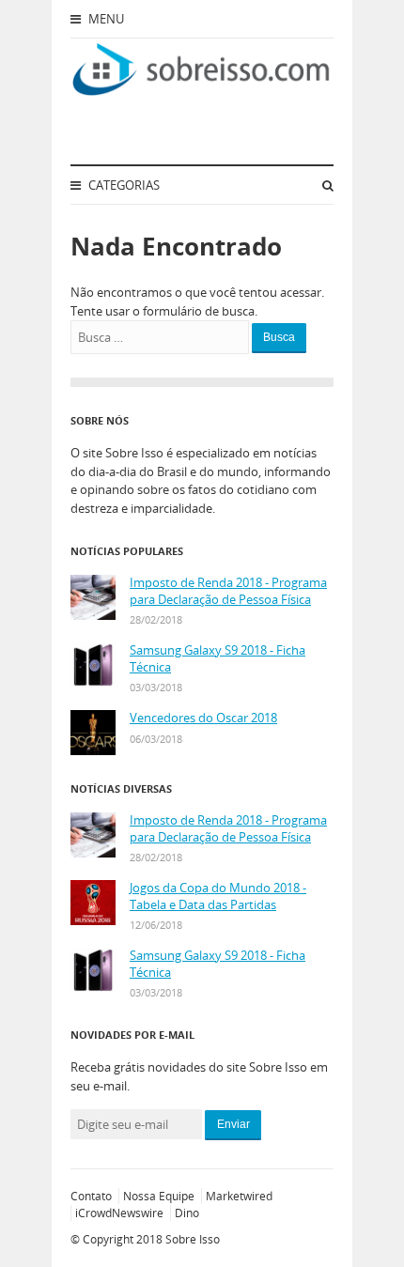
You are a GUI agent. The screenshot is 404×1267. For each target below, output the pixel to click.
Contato (91, 1196)
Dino (187, 1213)
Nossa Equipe (158, 1196)
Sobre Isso (192, 1239)
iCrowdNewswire (119, 1213)
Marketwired (239, 1196)
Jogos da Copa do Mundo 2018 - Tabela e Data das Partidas (218, 896)
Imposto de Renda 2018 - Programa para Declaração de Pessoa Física (228, 591)
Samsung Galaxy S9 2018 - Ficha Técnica (217, 658)
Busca (279, 337)
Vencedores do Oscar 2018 (203, 718)
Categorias (122, 185)
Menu (104, 18)
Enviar (233, 1124)
